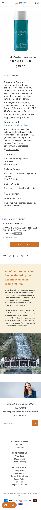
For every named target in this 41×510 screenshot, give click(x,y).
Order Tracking (19, 462)
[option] (20, 31)
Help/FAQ (19, 470)
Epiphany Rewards (19, 485)
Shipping (19, 482)
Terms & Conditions (19, 476)
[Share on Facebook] (13, 256)
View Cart (19, 456)
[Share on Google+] (22, 256)
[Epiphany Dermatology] (20, 3)
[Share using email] (27, 256)
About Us (19, 444)
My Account (19, 459)
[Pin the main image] (17, 256)
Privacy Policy (19, 473)
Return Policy (19, 479)
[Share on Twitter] (10, 256)
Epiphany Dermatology (15, 493)
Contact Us (19, 447)
